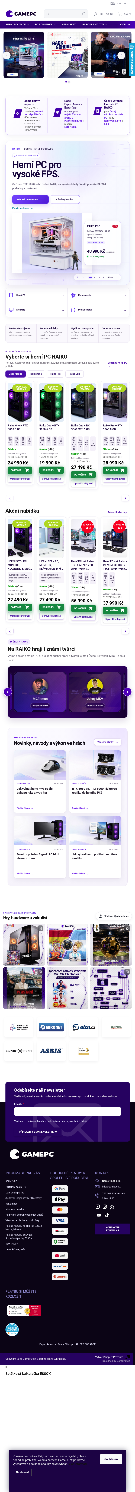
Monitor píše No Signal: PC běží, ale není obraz (38, 856)
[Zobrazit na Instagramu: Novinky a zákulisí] (24, 988)
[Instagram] (104, 1206)
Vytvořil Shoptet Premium (109, 1357)
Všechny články (107, 742)
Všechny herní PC (65, 199)
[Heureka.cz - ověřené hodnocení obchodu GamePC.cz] (12, 1329)
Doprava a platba (14, 1192)
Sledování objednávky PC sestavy (23, 1198)
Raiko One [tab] (36, 373)
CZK (119, 3)
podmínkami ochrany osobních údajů (67, 1121)
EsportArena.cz (47, 1344)
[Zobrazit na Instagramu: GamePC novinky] (68, 945)
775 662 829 (109, 1193)
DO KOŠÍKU (16, 470)
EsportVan (70, 126)
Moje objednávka (14, 1209)
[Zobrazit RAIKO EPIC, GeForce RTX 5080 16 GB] (99, 277)
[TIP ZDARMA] (83, 402)
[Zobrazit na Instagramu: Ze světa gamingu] (111, 945)
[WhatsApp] (111, 1206)
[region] (67, 213)
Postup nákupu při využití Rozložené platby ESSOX (19, 1236)
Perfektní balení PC (15, 1187)
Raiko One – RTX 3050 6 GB (49, 427)
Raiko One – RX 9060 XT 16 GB (80, 427)
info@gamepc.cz (111, 1186)
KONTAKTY (11, 1243)
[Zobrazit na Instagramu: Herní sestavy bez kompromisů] (24, 945)
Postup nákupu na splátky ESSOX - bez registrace (24, 1227)
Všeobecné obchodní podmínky (22, 1220)
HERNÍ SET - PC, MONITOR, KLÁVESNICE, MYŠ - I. (20, 565)
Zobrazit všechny (119, 512)
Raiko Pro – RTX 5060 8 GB (113, 427)
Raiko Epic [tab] (74, 373)
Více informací (78, 1464)
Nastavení (22, 1472)
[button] (7, 55)
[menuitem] (18, 24)
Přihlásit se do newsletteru (38, 1131)
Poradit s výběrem (22, 208)
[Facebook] (97, 1206)
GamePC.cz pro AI (68, 1344)
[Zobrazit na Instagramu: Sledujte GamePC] (68, 988)
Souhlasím (111, 1459)
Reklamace (11, 1203)
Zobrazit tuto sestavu (30, 199)
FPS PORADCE (88, 1344)
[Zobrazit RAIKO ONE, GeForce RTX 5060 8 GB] (103, 277)
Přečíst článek (25, 808)
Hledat (83, 13)
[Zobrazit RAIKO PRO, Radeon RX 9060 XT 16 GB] (95, 277)
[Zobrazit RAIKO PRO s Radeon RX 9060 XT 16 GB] (52, 243)
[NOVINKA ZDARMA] (51, 402)
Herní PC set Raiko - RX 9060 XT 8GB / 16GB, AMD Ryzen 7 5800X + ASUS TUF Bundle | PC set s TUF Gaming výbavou (115, 565)
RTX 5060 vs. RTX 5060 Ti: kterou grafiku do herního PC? (94, 790)
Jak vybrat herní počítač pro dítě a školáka (94, 856)
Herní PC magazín (15, 1249)
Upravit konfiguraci (20, 478)
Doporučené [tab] (15, 373)
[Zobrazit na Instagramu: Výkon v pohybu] (111, 988)
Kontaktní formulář (113, 1229)
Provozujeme (71, 111)
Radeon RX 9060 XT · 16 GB (99, 231)
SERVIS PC (11, 1181)
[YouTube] (99, 1215)
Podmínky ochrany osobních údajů (24, 1214)
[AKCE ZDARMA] (51, 538)
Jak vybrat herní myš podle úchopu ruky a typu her (35, 790)
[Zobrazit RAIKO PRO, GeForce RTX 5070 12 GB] (90, 277)
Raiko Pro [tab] (55, 373)
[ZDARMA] (20, 402)
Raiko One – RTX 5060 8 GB (18, 427)
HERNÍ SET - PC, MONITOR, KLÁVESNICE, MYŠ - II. (51, 565)
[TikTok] (107, 1215)
